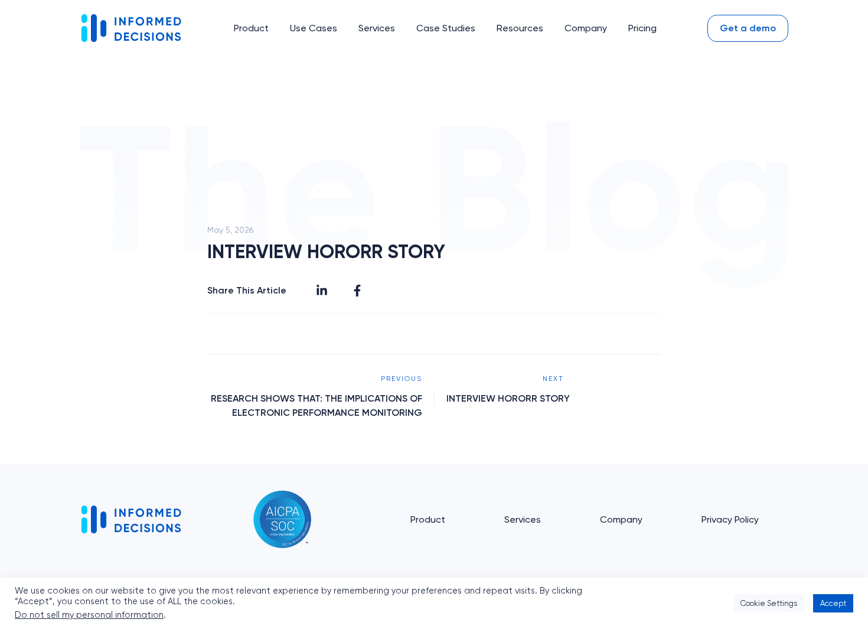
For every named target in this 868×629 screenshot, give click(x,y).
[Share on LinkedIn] (322, 290)
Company (621, 519)
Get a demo (748, 28)
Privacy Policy (730, 519)
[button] (251, 28)
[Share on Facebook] (357, 290)
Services (522, 519)
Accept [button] (833, 603)
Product (427, 519)
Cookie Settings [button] (768, 603)
